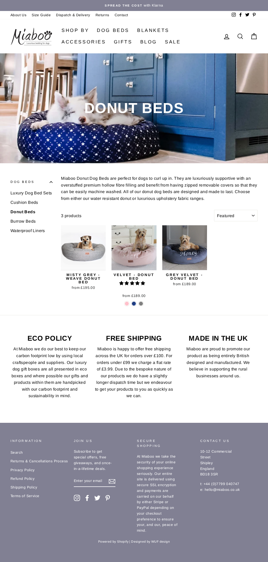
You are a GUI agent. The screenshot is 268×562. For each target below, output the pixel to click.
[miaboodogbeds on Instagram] (77, 498)
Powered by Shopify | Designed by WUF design (134, 541)
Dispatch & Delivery (73, 15)
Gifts (123, 41)
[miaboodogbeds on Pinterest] (107, 498)
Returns (102, 15)
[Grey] (140, 303)
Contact (121, 15)
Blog (148, 41)
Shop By (75, 30)
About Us (18, 15)
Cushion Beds (24, 202)
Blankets (153, 30)
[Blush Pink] (126, 303)
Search (16, 452)
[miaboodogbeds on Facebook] (87, 498)
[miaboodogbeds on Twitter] (97, 498)
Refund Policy (22, 479)
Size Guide (41, 15)
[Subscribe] (112, 481)
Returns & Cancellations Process (39, 461)
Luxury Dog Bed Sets (31, 193)
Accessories (84, 41)
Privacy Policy (22, 470)
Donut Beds (22, 212)
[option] (134, 5)
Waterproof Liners (27, 230)
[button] (132, 283)
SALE (173, 41)
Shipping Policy (23, 487)
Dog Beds (113, 30)
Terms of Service (24, 496)
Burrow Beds (23, 221)
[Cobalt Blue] (133, 303)
